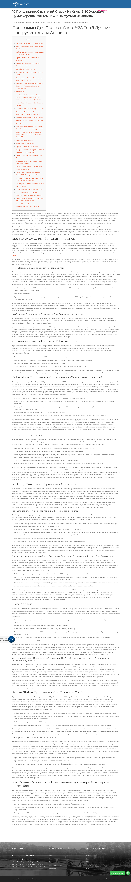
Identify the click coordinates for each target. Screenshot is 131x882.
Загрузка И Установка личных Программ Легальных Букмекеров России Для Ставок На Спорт (29, 86)
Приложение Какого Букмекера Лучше (29, 117)
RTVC (87, 862)
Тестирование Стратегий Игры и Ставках (30, 109)
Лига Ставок (20, 92)
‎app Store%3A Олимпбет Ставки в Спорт (29, 43)
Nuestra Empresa (54, 859)
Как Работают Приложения (25, 69)
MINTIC (88, 865)
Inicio (50, 856)
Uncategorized (28, 834)
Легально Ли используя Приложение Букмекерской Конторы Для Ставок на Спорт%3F (29, 134)
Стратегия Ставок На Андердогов (27, 146)
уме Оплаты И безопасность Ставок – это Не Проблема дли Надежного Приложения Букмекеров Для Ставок (29, 97)
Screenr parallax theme (103, 879)
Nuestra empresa (36, 11)
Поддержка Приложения (24, 140)
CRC (87, 868)
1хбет (14, 255)
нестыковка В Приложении (25, 143)
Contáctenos (77, 11)
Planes (47, 11)
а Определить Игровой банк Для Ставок (30, 189)
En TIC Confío (90, 856)
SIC (87, 859)
